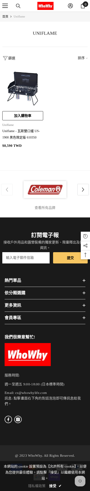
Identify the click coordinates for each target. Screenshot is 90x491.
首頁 (5, 16)
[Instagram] (18, 419)
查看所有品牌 (45, 208)
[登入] (70, 6)
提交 (70, 258)
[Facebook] (8, 419)
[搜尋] (18, 6)
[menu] (5, 6)
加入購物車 (22, 116)
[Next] (83, 189)
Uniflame (19, 16)
